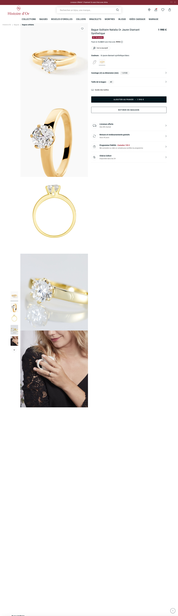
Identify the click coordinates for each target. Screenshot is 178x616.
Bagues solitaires (28, 25)
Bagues (16, 25)
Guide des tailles (102, 90)
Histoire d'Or (6, 25)
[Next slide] (14, 349)
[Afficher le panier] (167, 10)
